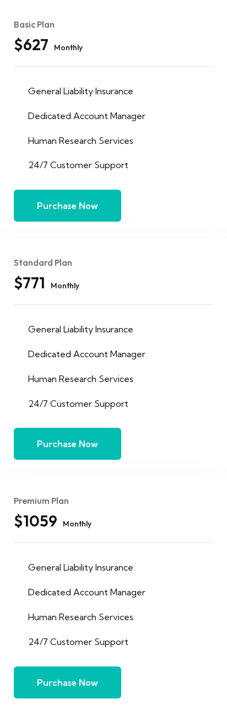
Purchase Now (67, 205)
